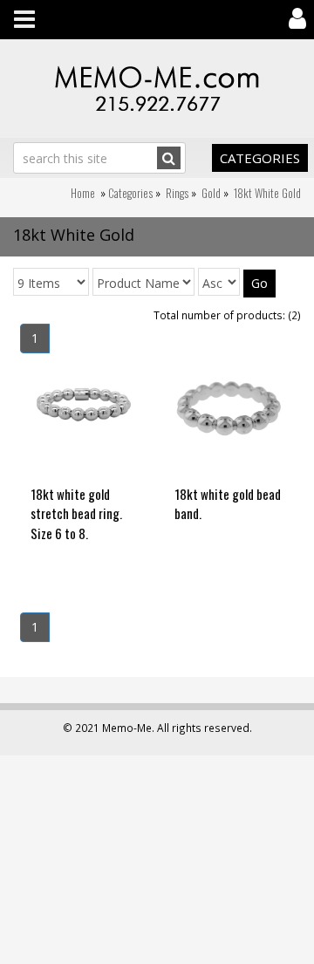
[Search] (169, 158)
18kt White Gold (267, 193)
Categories (260, 158)
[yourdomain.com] (157, 88)
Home (83, 193)
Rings (177, 193)
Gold (211, 193)
